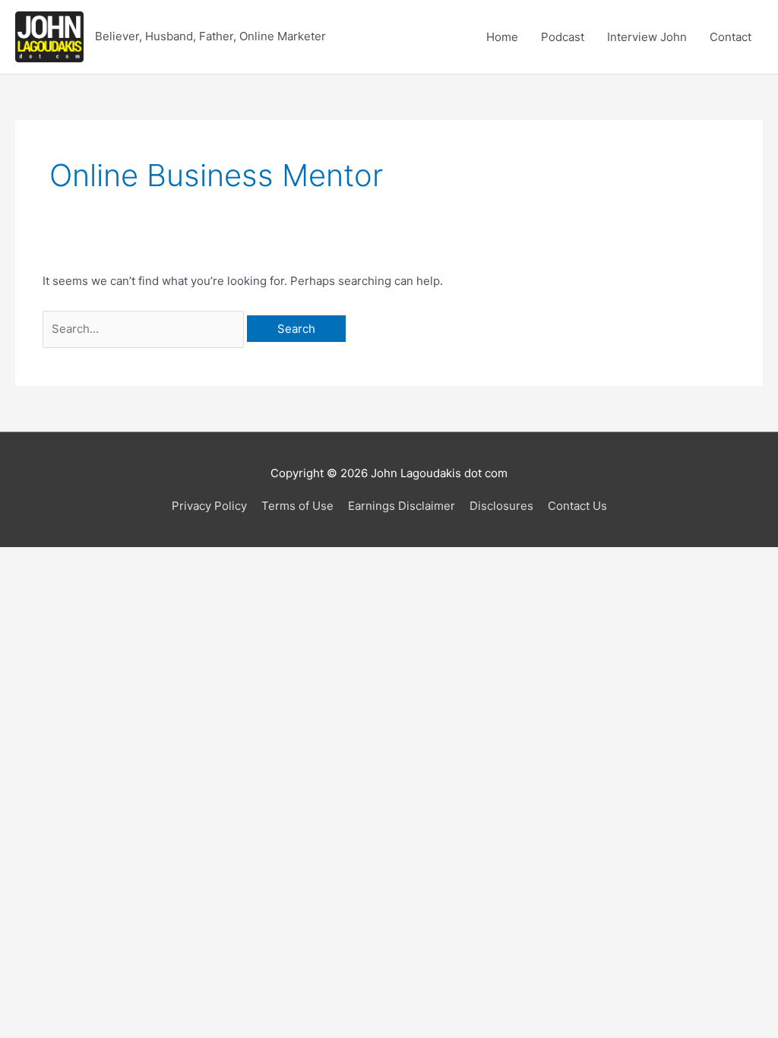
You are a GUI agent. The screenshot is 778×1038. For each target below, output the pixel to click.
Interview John (647, 37)
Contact (730, 37)
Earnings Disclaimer (401, 505)
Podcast (562, 37)
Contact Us (577, 505)
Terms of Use (297, 505)
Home (502, 37)
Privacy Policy (209, 505)
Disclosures (501, 505)
